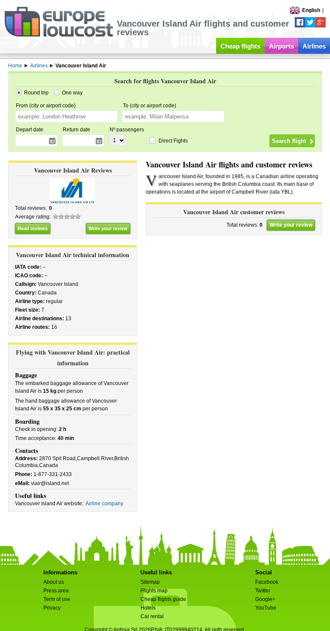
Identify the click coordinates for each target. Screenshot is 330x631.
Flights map (154, 591)
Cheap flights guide (163, 599)
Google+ (265, 599)
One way (72, 93)
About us (53, 582)
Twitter (262, 591)
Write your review (108, 228)
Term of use (56, 599)
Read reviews (33, 228)
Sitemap (150, 582)
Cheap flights (240, 46)
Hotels (148, 608)
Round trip (36, 93)
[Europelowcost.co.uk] (58, 35)
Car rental (152, 616)
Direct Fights (173, 141)
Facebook (266, 582)
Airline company (104, 504)
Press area (56, 591)
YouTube (265, 608)
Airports (281, 46)
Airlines (314, 46)
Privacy (52, 608)
